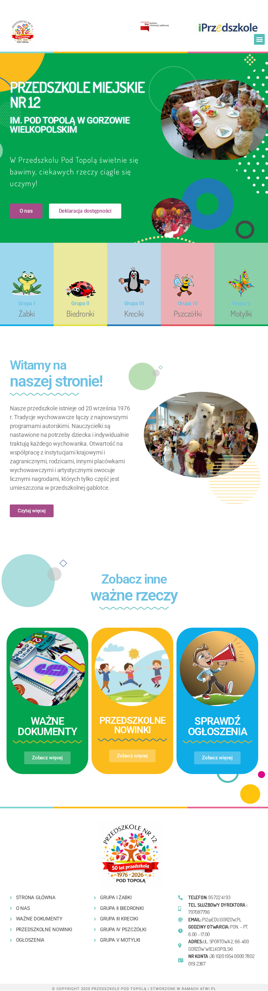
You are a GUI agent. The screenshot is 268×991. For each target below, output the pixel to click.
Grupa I (26, 303)
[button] (259, 39)
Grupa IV (188, 303)
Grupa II (80, 303)
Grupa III (134, 303)
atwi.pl (208, 989)
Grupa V (241, 303)
